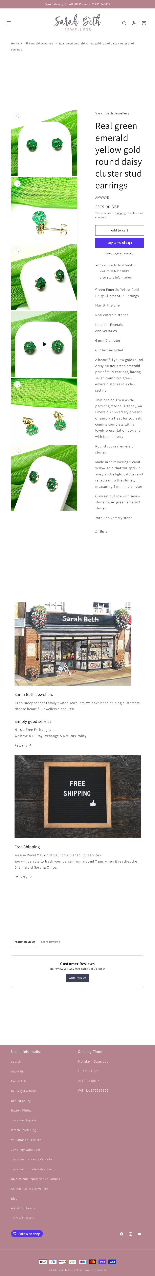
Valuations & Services (26, 1140)
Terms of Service (22, 1218)
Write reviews (77, 978)
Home (15, 43)
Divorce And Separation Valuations (35, 1179)
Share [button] (103, 531)
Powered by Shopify (94, 1269)
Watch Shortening (23, 1130)
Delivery (21, 876)
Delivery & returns (23, 1091)
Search (16, 1061)
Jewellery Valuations (25, 1149)
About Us (17, 1071)
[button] (9, 23)
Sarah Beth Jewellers (70, 1269)
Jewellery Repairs (23, 1120)
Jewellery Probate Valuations (31, 1169)
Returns (21, 745)
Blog (14, 1198)
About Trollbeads (23, 1208)
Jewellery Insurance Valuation (32, 1159)
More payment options (119, 253)
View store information (116, 277)
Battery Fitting (21, 1110)
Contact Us (18, 1081)
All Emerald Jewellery (39, 43)
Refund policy (21, 1101)
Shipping (120, 213)
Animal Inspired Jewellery (29, 1189)
